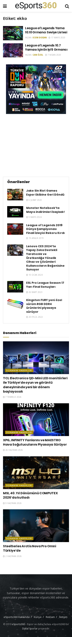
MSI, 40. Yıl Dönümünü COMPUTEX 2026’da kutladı (30, 495)
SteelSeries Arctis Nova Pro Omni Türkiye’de (29, 548)
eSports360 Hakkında (17, 617)
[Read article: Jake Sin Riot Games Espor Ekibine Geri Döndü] (15, 194)
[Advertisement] (36, 145)
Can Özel (38, 54)
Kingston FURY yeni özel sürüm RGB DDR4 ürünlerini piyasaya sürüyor (44, 306)
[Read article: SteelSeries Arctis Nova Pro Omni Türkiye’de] (36, 525)
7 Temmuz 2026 (13, 397)
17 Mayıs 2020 (57, 37)
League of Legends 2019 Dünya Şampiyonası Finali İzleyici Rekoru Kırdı (45, 229)
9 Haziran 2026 (13, 503)
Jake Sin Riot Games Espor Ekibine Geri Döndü (45, 193)
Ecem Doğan (40, 37)
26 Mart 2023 (35, 292)
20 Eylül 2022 (35, 317)
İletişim (63, 617)
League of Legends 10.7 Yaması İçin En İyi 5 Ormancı (46, 47)
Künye (38, 617)
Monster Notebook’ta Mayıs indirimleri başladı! (45, 210)
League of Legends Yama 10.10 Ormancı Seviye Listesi (46, 30)
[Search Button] (67, 6)
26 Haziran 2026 (14, 450)
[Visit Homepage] (36, 6)
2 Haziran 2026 (13, 556)
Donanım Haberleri (19, 370)
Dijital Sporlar (30, 628)
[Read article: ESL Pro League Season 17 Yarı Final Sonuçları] (15, 286)
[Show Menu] (5, 6)
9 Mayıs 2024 (35, 217)
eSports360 (18, 624)
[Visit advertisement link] (36, 89)
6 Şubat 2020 (35, 200)
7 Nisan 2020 (54, 54)
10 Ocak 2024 (35, 274)
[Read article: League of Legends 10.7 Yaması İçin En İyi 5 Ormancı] (13, 50)
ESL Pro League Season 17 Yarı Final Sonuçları (45, 285)
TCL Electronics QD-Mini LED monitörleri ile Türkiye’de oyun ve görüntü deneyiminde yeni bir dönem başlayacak (35, 385)
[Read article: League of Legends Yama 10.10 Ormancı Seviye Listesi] (13, 33)
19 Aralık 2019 (36, 238)
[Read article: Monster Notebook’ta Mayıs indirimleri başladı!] (15, 211)
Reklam (50, 617)
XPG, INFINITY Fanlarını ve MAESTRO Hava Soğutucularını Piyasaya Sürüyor (35, 442)
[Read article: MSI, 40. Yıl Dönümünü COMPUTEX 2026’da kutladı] (36, 472)
